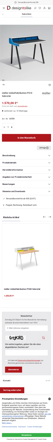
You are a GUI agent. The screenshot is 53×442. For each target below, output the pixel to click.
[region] (26, 52)
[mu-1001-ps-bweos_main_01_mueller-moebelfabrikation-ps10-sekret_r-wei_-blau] (26, 52)
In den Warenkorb (26, 137)
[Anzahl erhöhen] (12, 127)
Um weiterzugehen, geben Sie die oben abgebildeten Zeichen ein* (23, 345)
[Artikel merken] (50, 85)
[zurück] (3, 14)
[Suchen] (35, 8)
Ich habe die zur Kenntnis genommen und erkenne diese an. (25, 361)
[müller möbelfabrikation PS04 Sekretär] (26, 255)
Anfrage (42, 148)
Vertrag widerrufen (12, 390)
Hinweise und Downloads (13, 191)
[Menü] (3, 8)
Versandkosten (22, 106)
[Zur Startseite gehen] (19, 8)
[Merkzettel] (39, 8)
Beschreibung (8, 155)
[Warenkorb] (49, 8)
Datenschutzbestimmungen (29, 360)
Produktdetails (9, 163)
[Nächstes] (3, 84)
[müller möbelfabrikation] (46, 93)
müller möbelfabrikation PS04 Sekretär (22, 289)
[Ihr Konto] (44, 8)
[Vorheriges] (3, 80)
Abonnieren (13, 369)
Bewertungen (8, 184)
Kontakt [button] (6, 380)
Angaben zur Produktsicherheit (17, 177)
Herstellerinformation (12, 170)
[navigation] (47, 217)
